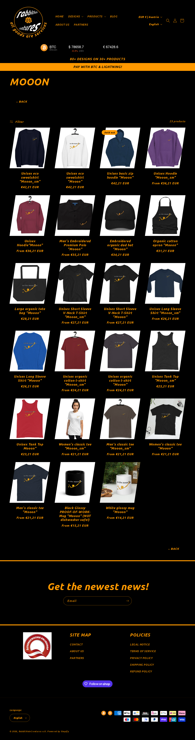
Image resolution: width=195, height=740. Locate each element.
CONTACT (76, 644)
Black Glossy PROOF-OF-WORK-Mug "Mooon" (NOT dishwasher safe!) (75, 514)
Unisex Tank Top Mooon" (29, 446)
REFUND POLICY (141, 671)
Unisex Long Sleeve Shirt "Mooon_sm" (165, 311)
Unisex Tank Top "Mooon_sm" (165, 379)
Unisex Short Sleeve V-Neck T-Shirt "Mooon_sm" (75, 313)
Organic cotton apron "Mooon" (165, 243)
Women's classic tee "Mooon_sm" (75, 446)
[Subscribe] (127, 600)
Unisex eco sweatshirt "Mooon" (75, 177)
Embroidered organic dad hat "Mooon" (120, 245)
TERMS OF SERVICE (143, 651)
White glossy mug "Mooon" (120, 510)
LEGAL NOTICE (139, 644)
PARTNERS (77, 658)
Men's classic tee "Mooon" (30, 510)
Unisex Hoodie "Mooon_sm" (165, 176)
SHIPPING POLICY (142, 664)
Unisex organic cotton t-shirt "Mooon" (120, 380)
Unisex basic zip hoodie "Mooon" (120, 176)
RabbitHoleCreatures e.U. (33, 731)
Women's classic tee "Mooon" (165, 446)
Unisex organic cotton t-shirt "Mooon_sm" (75, 380)
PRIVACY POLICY (141, 658)
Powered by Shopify (58, 731)
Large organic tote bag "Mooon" (29, 311)
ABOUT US (77, 651)
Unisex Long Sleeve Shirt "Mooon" (30, 379)
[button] (75, 16)
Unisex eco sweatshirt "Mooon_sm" (29, 177)
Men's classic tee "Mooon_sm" (120, 446)
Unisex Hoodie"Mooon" (30, 243)
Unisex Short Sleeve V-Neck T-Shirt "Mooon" (120, 313)
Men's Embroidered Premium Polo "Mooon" (75, 245)
